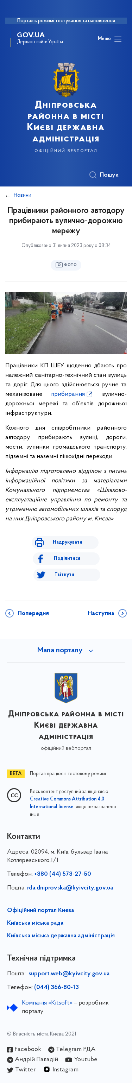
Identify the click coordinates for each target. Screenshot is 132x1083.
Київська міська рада (35, 923)
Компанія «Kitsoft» (47, 1003)
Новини (22, 195)
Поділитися (67, 558)
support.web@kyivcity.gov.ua (69, 974)
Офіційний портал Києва (40, 910)
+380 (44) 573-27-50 (62, 874)
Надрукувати (67, 542)
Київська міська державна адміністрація (61, 936)
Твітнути (64, 574)
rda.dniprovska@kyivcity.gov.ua (70, 888)
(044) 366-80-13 (56, 987)
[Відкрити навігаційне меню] (117, 39)
